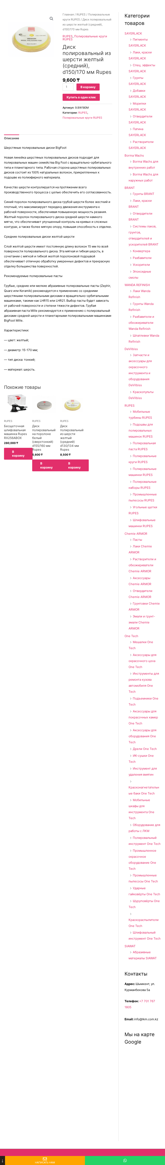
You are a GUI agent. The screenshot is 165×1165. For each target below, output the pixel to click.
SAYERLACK (133, 33)
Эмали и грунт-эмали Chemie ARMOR (142, 622)
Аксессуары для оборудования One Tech (142, 736)
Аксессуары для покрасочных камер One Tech (143, 717)
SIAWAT (130, 946)
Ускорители (141, 265)
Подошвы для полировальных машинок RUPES (141, 430)
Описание (11, 138)
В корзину (88, 87)
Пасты (137, 540)
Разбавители (142, 258)
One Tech (131, 636)
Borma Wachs (134, 155)
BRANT (130, 188)
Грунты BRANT (143, 194)
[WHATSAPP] (125, 1160)
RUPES (81, 14)
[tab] (11, 138)
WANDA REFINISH (137, 285)
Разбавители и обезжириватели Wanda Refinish (141, 323)
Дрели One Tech (145, 749)
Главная (68, 14)
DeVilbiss (131, 349)
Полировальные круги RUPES (85, 37)
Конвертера (141, 251)
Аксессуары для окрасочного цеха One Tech (142, 661)
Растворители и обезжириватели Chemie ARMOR (142, 565)
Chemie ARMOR (136, 534)
